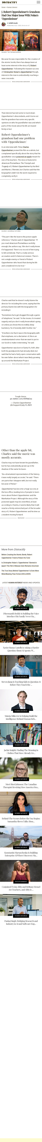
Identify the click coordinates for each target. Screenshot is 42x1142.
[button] (38, 2)
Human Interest (12, 7)
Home (3, 7)
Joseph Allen (13, 23)
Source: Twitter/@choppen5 (11, 52)
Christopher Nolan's (18, 72)
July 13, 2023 (27, 405)
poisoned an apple (24, 157)
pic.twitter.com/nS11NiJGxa (21, 399)
